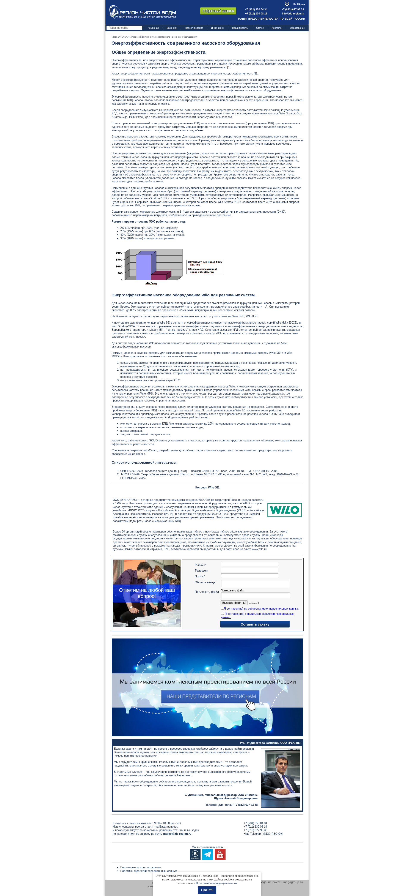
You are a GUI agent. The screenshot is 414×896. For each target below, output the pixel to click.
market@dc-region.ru (177, 833)
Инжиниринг (217, 28)
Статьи (260, 28)
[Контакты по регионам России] (207, 687)
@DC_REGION (272, 833)
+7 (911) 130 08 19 (256, 13)
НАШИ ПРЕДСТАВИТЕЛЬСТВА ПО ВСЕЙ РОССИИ (271, 18)
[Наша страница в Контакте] (195, 854)
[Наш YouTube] (220, 854)
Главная (116, 37)
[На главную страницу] (142, 12)
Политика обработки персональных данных (148, 870)
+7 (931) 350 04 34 (256, 9)
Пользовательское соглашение (140, 867)
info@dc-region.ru (293, 13)
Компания (153, 28)
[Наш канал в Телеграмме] (207, 854)
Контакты (277, 28)
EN (298, 4)
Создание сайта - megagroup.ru (280, 882)
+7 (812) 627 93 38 (293, 9)
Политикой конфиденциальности (216, 883)
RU (294, 4)
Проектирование (194, 28)
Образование (297, 28)
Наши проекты (240, 28)
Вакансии (172, 28)
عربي (303, 4)
